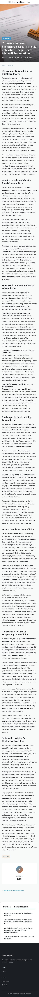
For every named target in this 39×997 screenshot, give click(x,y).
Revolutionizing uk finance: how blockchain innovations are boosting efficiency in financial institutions (18, 930)
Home (3, 971)
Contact (4, 985)
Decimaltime (16, 1)
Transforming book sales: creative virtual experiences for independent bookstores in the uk (18, 922)
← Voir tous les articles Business (13, 890)
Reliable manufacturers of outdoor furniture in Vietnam (18, 914)
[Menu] (29, 1)
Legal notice (5, 981)
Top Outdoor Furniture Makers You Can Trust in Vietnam (19, 938)
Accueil (4, 65)
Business (6, 38)
